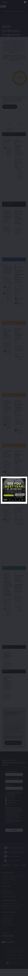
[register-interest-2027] (14, 501)
